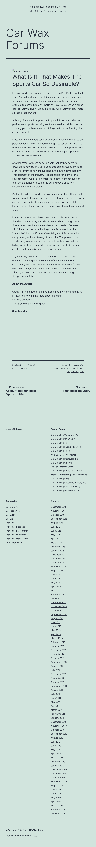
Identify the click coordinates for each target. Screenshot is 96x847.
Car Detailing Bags (60, 478)
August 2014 (57, 570)
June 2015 (56, 531)
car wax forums (76, 368)
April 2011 (55, 706)
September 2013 (59, 614)
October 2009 (58, 777)
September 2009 (59, 781)
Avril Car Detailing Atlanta (63, 455)
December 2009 (59, 769)
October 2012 (58, 658)
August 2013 (57, 618)
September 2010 (59, 734)
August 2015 (57, 522)
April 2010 (56, 753)
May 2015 (56, 534)
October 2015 (58, 515)
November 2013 (59, 606)
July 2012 (55, 670)
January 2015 (57, 550)
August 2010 (57, 738)
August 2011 (57, 690)
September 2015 (59, 519)
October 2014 (58, 562)
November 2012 (59, 654)
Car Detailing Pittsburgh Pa (64, 459)
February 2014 (58, 594)
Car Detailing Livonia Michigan (66, 447)
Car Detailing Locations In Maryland (68, 482)
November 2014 (59, 558)
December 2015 (58, 507)
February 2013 (58, 642)
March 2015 (57, 542)
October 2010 (58, 730)
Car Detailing (12, 507)
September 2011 (59, 686)
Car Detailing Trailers (61, 451)
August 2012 (57, 666)
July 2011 (55, 694)
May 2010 (56, 749)
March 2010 (57, 757)
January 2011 (57, 718)
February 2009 (58, 809)
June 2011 (56, 698)
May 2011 (55, 702)
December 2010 (58, 722)
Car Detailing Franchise (48, 7)
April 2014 (56, 586)
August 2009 (57, 785)
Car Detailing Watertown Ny (65, 490)
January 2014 (57, 598)
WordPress (31, 835)
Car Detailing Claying (61, 463)
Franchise (11, 522)
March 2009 (57, 805)
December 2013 (58, 602)
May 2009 (56, 797)
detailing (75, 371)
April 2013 (56, 634)
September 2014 (59, 566)
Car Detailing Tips (59, 443)
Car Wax (80, 365)
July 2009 (56, 789)
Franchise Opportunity (17, 538)
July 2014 (55, 574)
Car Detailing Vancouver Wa (64, 435)
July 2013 (55, 622)
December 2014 (59, 554)
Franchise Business (15, 527)
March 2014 (57, 590)
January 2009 (58, 813)
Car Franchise (21, 368)
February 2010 (58, 761)
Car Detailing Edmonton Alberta (67, 470)
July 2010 (55, 742)
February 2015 (58, 546)
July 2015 (55, 527)
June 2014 (56, 578)
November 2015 (59, 511)
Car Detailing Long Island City (65, 486)
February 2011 (58, 714)
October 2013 (58, 610)
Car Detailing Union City (63, 439)
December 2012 (58, 650)
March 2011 (56, 710)
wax (82, 371)
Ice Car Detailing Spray (62, 466)
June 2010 (56, 746)
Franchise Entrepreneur (17, 531)
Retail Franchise (14, 542)
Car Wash (10, 515)
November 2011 (58, 678)
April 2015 (56, 538)
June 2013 (56, 626)
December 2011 (58, 674)
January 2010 (57, 765)
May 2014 (56, 582)
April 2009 (56, 801)
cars (68, 371)
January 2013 (57, 646)
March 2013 (57, 638)
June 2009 (56, 793)
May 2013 (56, 630)
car (67, 368)
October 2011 (57, 682)
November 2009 (59, 773)
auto (63, 368)
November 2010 (59, 726)
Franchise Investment (16, 534)
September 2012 (59, 662)
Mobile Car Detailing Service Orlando (69, 475)
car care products (22, 299)
